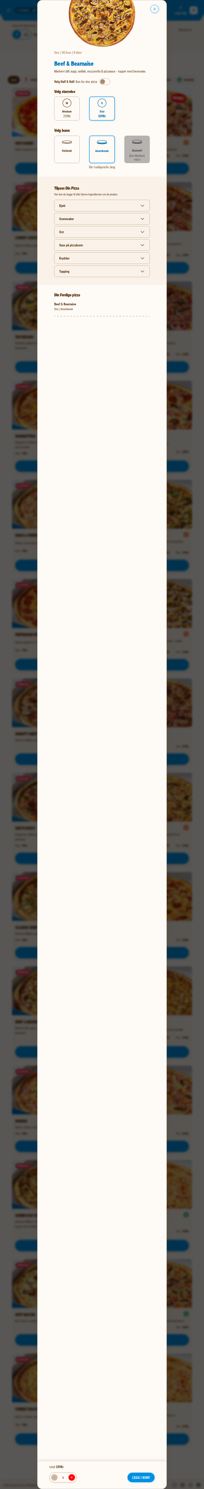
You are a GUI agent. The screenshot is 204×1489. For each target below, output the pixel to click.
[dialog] (102, 744)
